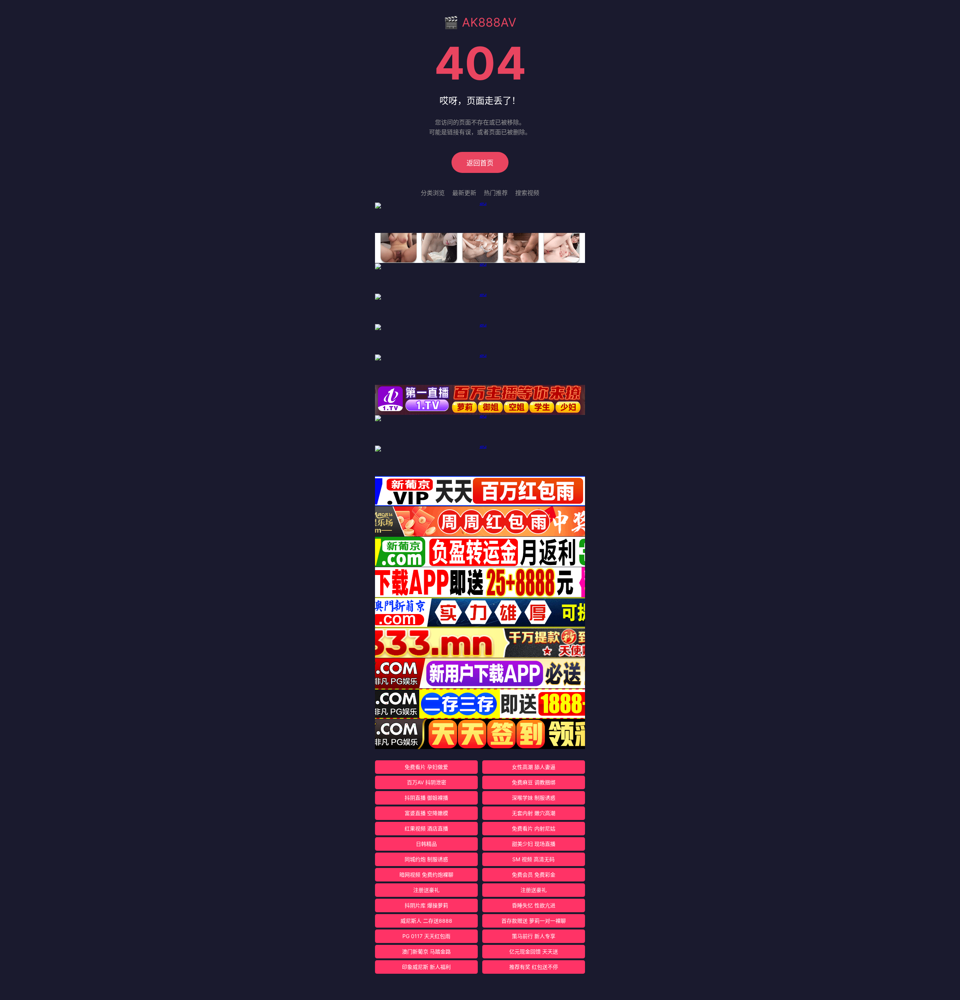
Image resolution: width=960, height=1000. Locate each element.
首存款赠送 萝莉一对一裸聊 (533, 920)
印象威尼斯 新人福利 (426, 967)
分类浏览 (433, 193)
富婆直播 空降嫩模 (426, 813)
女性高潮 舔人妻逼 (533, 767)
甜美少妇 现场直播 (533, 844)
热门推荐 (496, 193)
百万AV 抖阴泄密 (426, 782)
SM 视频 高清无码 (533, 859)
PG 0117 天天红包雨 (426, 936)
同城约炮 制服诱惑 (426, 859)
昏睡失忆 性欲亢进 (533, 905)
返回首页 (480, 163)
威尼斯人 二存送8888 (426, 920)
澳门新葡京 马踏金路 (426, 951)
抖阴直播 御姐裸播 (426, 797)
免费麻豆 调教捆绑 (533, 782)
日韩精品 (426, 844)
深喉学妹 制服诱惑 (533, 797)
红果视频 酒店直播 (426, 828)
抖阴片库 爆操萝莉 (426, 905)
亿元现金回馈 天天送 (533, 951)
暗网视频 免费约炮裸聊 (426, 874)
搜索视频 (527, 193)
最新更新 (464, 193)
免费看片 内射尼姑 (533, 828)
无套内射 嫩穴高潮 (533, 813)
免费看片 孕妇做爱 (426, 767)
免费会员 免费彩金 (533, 874)
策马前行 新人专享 (533, 936)
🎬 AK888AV (480, 22)
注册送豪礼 (426, 890)
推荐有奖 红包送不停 (533, 967)
